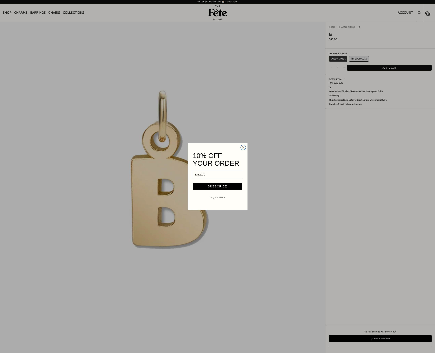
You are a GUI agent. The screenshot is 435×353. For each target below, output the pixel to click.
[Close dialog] (243, 147)
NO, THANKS (217, 198)
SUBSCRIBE (217, 186)
